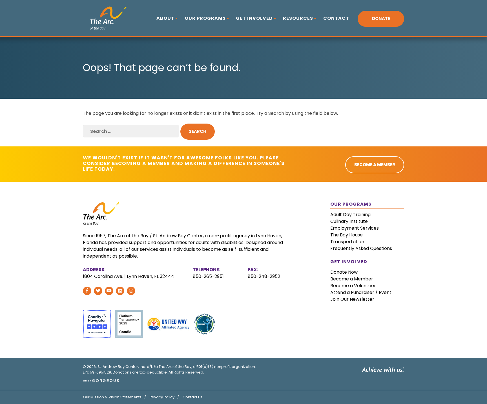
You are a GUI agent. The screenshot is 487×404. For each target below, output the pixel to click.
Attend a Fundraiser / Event (360, 292)
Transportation (347, 241)
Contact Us (193, 397)
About (165, 18)
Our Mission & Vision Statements (112, 397)
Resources (298, 18)
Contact (336, 18)
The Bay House (346, 235)
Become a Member (351, 279)
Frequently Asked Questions (361, 248)
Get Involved (254, 18)
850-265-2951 (208, 276)
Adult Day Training (350, 214)
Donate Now (344, 272)
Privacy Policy (162, 397)
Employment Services (354, 228)
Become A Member (374, 165)
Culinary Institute (349, 221)
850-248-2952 (264, 276)
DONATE (381, 18)
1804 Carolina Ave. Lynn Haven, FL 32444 (128, 276)
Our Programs (205, 18)
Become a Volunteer (353, 285)
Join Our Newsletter (352, 299)
